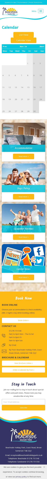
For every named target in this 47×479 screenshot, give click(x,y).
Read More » (24, 156)
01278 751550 (33, 461)
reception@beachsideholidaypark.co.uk (26, 455)
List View (23, 34)
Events (31, 2)
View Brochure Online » (23, 363)
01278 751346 (33, 458)
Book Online (38, 2)
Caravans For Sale (10, 2)
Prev (5, 46)
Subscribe (23, 407)
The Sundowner (22, 2)
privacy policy (21, 476)
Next (42, 46)
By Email (12, 345)
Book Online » (23, 320)
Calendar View (23, 40)
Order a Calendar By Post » (23, 370)
